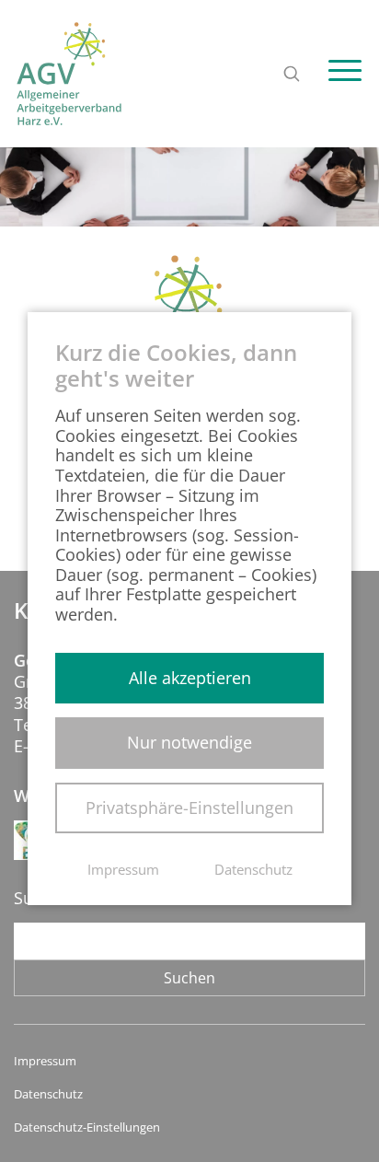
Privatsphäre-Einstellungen (189, 807)
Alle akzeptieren (190, 678)
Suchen (189, 978)
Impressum (45, 1061)
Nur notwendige (189, 742)
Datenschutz (48, 1094)
